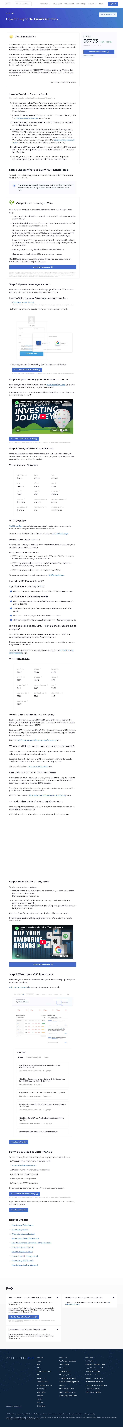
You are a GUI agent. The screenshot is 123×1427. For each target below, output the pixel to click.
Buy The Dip (89, 1361)
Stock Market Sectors (66, 1389)
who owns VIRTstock (38, 766)
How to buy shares (20, 1229)
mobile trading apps (56, 385)
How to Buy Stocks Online (68, 1396)
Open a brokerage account (24, 1165)
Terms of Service (42, 1382)
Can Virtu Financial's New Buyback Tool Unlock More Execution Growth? (39, 1066)
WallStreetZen (15, 526)
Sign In (102, 4)
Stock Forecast (64, 1368)
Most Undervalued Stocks (94, 1382)
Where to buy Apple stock (23, 1234)
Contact (40, 1396)
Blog (38, 1368)
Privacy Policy (42, 1378)
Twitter (39, 1399)
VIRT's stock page (60, 533)
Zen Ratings (80, 4)
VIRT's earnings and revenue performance (37, 740)
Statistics (62, 1385)
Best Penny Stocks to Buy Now (96, 1385)
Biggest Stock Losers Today (94, 1368)
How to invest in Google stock (25, 1256)
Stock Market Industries (67, 1392)
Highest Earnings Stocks (67, 1378)
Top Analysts (69, 4)
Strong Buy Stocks (65, 1375)
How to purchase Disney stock (25, 1238)
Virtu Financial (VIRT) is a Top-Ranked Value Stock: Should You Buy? (41, 1119)
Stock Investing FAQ (44, 1371)
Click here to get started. (23, 302)
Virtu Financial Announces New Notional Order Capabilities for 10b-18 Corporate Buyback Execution (42, 1080)
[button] (33, 1297)
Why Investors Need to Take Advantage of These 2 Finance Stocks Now (42, 1105)
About (39, 1361)
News (39, 1364)
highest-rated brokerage (27, 118)
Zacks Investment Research (30, 1071)
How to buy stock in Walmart (25, 1265)
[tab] (21, 1057)
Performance (41, 1389)
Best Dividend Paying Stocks (69, 1382)
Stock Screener (64, 1364)
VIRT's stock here (56, 575)
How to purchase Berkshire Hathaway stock (31, 1243)
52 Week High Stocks (92, 1371)
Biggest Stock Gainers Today (95, 1364)
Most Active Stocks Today (94, 1378)
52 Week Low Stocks (92, 1375)
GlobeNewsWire (25, 1084)
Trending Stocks (64, 1371)
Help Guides (41, 1392)
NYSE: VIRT (10, 13)
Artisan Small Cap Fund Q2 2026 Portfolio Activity (38, 1132)
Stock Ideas (57, 4)
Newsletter (41, 1406)
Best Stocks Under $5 (92, 1389)
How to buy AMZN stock (22, 1261)
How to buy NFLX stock (22, 1252)
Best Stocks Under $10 (93, 1392)
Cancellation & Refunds (45, 1385)
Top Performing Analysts (67, 1361)
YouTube (40, 1402)
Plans (39, 1375)
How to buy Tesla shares (22, 1225)
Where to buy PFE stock (22, 1247)
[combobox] (23, 4)
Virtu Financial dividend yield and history (47, 795)
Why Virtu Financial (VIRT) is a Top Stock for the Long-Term (42, 1093)
